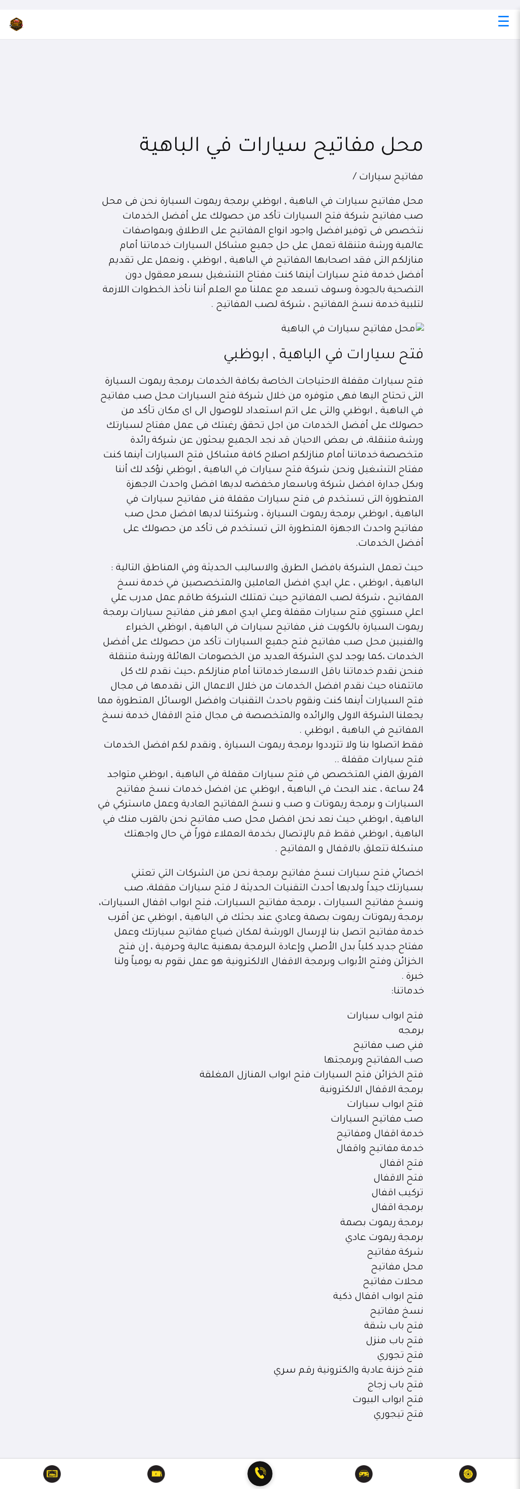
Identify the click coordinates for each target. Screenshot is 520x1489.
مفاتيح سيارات (391, 178)
